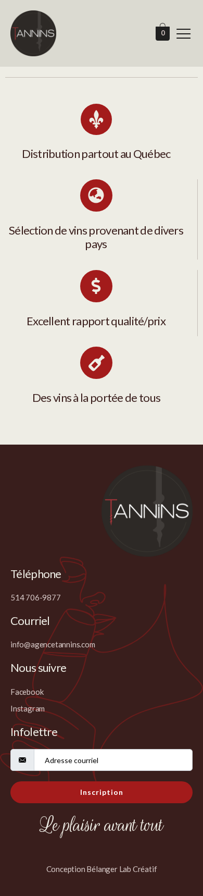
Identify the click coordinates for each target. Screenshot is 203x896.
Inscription (101, 792)
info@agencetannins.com (52, 644)
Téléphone (35, 574)
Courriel (29, 620)
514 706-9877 (35, 597)
